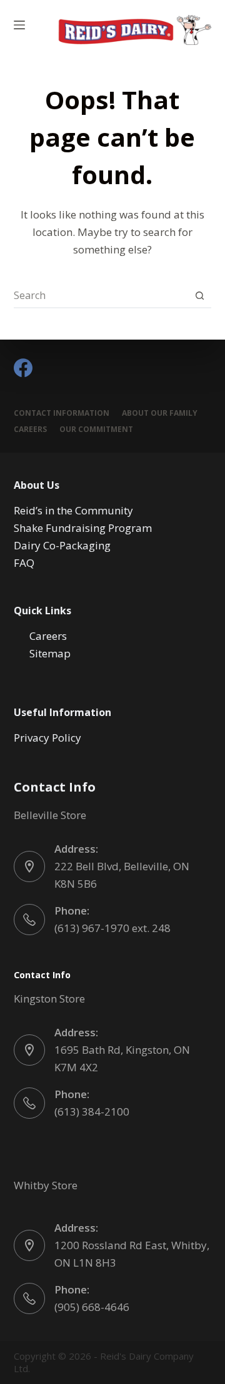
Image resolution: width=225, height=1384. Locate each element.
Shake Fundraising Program (83, 528)
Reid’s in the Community (73, 510)
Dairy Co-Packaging (62, 545)
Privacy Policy (47, 737)
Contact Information (61, 413)
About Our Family (160, 413)
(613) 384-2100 (91, 1111)
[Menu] (19, 25)
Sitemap (50, 653)
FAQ (24, 563)
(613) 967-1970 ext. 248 (112, 928)
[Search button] (199, 295)
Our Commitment (96, 429)
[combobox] (101, 295)
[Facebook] (23, 367)
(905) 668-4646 (91, 1307)
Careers (30, 429)
